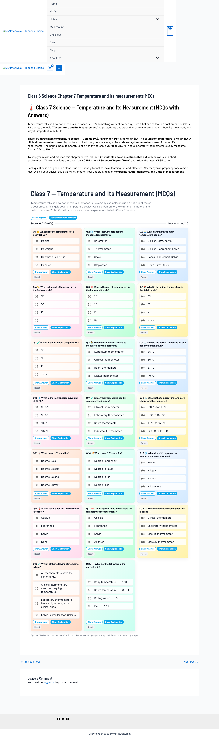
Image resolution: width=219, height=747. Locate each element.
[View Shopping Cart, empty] (170, 31)
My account (57, 27)
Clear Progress (39, 217)
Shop (53, 50)
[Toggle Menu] (156, 19)
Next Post (191, 661)
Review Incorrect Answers (63, 217)
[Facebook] (58, 718)
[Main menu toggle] (59, 68)
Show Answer (41, 272)
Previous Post (30, 661)
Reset (37, 277)
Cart (52, 42)
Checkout (55, 34)
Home (53, 3)
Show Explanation (60, 272)
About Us (55, 58)
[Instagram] (67, 718)
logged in (49, 682)
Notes (53, 19)
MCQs (53, 11)
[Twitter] (63, 718)
